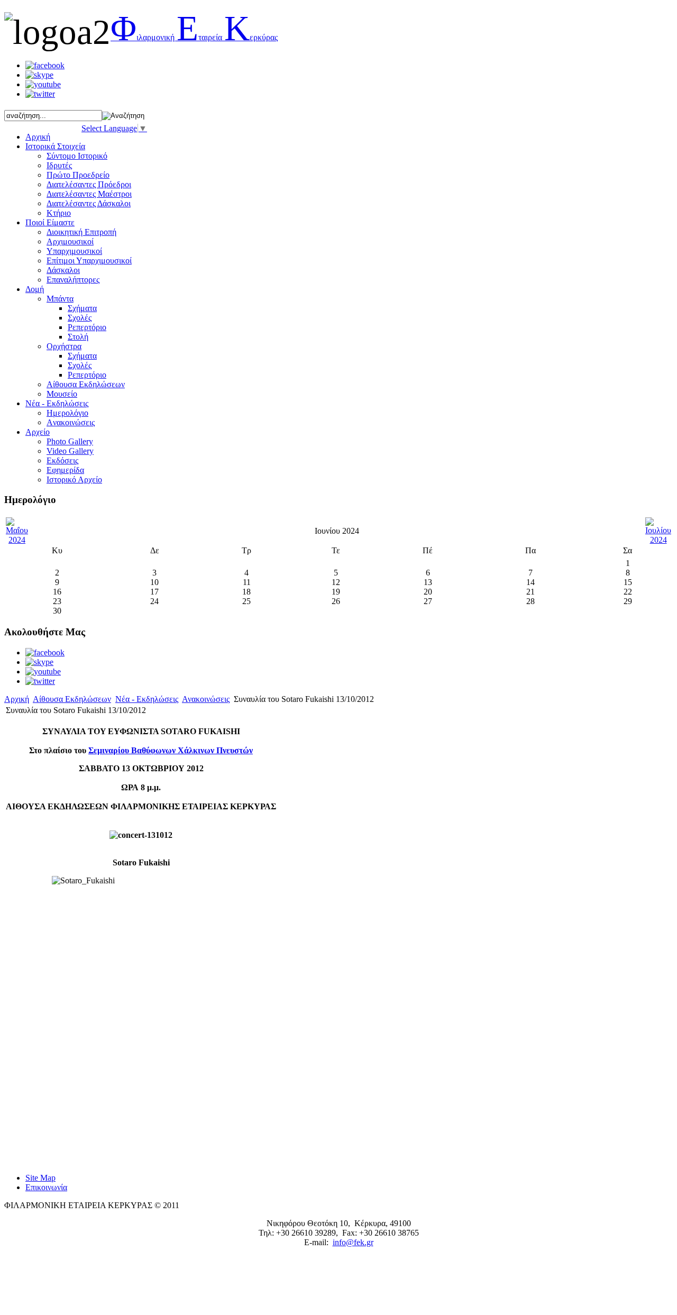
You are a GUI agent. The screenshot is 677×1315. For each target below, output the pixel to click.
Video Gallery (70, 450)
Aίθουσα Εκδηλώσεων (86, 384)
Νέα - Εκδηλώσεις (146, 699)
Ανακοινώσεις (206, 699)
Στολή (78, 336)
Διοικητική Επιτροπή (81, 231)
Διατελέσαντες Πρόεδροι (89, 184)
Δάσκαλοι (63, 270)
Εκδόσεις (62, 460)
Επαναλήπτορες (73, 279)
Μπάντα (60, 298)
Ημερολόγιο (67, 412)
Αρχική (16, 699)
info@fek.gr (353, 1242)
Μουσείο (62, 393)
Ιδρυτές (59, 165)
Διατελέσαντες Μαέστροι (89, 193)
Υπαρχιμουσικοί (74, 250)
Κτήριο (59, 212)
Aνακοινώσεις (71, 422)
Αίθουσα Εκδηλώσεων (72, 699)
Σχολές (80, 317)
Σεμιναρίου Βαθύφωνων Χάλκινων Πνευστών (170, 750)
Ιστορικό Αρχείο (74, 479)
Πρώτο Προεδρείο (78, 174)
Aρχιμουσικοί (70, 241)
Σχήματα (82, 308)
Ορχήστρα (64, 346)
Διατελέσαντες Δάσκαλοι (89, 203)
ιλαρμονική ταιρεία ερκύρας (194, 37)
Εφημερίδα (65, 469)
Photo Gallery (70, 441)
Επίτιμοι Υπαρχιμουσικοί (89, 260)
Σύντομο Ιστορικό (77, 155)
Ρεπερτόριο (87, 327)
